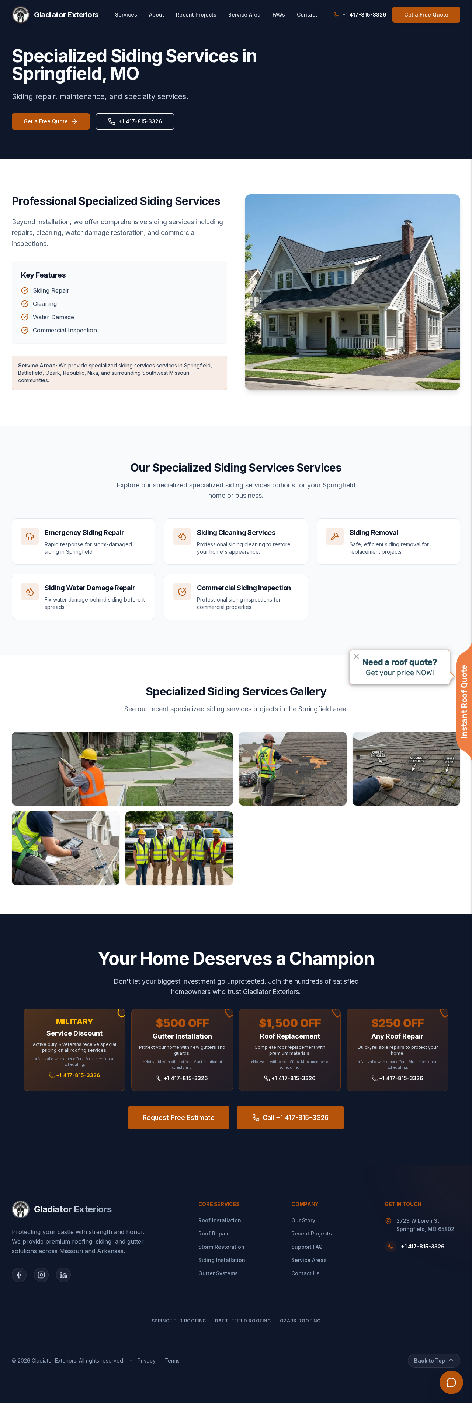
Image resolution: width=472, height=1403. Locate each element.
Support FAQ (307, 1247)
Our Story (303, 1220)
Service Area (244, 14)
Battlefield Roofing (243, 1320)
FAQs (279, 14)
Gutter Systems (218, 1273)
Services (126, 14)
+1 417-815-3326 (140, 121)
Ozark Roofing (300, 1320)
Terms (172, 1360)
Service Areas (309, 1260)
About (156, 14)
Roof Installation (219, 1220)
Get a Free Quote (426, 14)
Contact (307, 14)
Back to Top (429, 1360)
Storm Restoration (221, 1247)
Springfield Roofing (179, 1320)
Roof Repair (213, 1233)
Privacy (147, 1360)
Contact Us (305, 1273)
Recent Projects (196, 14)
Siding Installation (221, 1260)
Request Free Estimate (179, 1117)
